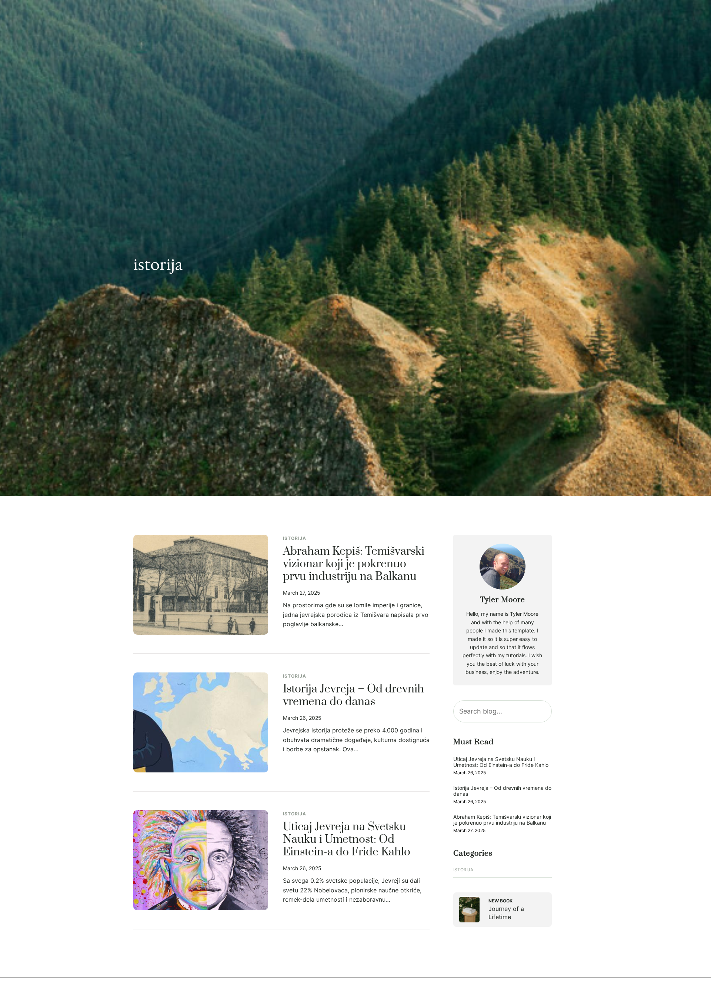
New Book (500, 901)
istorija (294, 538)
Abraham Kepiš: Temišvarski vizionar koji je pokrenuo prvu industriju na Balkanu (353, 564)
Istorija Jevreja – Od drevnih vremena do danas (353, 695)
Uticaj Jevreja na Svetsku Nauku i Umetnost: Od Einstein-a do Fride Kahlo (346, 840)
